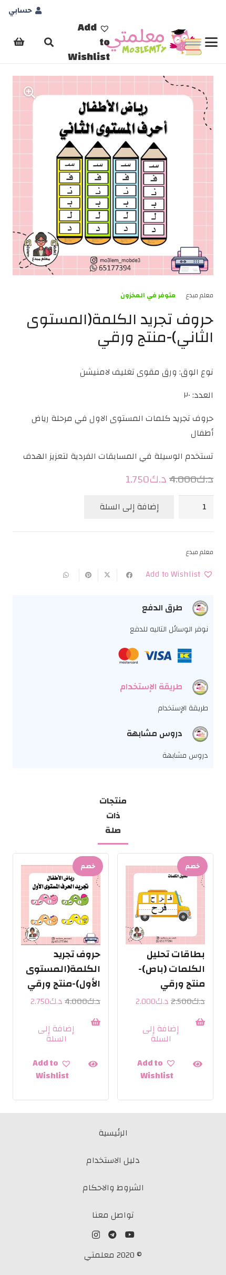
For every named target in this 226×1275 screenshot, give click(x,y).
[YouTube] (130, 1234)
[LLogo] (154, 42)
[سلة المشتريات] (18, 42)
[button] (211, 42)
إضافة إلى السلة (129, 507)
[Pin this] (88, 575)
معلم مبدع (199, 295)
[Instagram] (96, 1235)
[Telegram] (112, 1234)
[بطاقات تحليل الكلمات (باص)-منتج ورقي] (165, 905)
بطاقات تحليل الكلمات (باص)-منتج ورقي (171, 969)
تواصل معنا (113, 1215)
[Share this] (126, 575)
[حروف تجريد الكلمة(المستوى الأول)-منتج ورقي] (60, 905)
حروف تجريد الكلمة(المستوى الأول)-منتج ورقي (63, 969)
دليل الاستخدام (113, 1160)
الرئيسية (113, 1133)
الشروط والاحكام (113, 1188)
